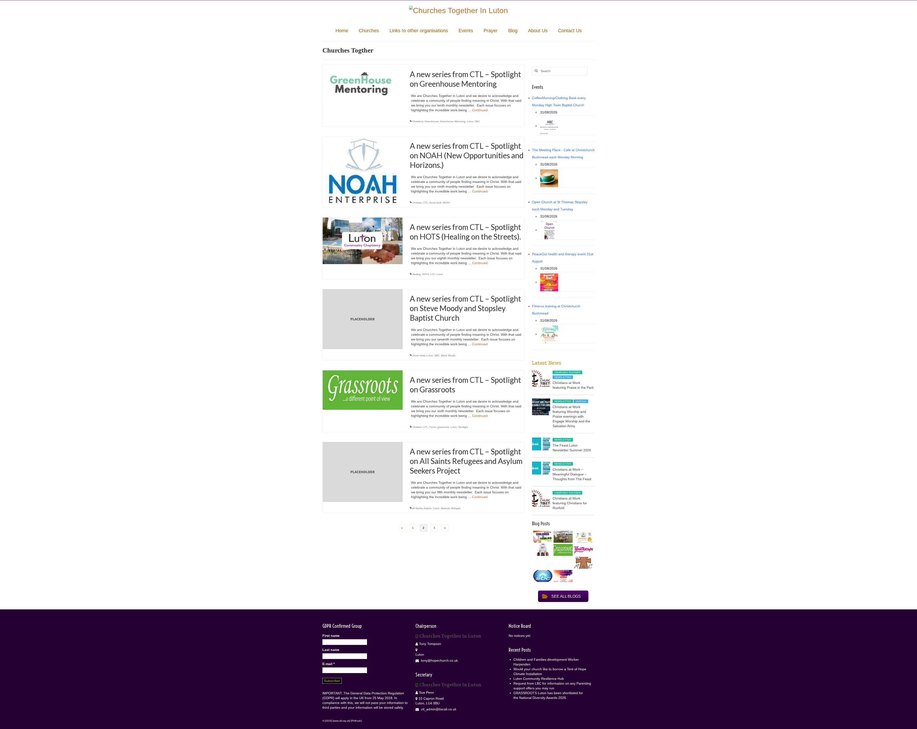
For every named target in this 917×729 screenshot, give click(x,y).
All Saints (417, 508)
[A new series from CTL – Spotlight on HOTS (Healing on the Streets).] (363, 240)
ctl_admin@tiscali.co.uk (438, 709)
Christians (417, 121)
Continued (480, 110)
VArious (581, 401)
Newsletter (562, 377)
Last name (330, 650)
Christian (417, 202)
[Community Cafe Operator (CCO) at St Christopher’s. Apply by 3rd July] (583, 563)
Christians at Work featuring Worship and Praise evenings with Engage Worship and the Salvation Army (571, 416)
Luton (470, 121)
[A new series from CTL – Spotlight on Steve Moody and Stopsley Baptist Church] (363, 319)
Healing (416, 274)
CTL (425, 202)
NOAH (446, 202)
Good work (435, 202)
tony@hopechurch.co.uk (439, 660)
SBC (477, 121)
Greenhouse (431, 121)
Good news (418, 355)
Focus (432, 427)
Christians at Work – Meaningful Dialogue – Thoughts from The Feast (572, 474)
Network (445, 508)
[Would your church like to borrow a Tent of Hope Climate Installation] (562, 537)
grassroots (443, 427)
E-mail (328, 664)
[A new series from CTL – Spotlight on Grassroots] (363, 390)
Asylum (428, 508)
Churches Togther (567, 372)
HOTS (425, 274)
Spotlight (463, 427)
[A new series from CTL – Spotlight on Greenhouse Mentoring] (363, 86)
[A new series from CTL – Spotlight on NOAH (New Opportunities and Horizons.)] (363, 170)
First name (331, 636)
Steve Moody (448, 355)
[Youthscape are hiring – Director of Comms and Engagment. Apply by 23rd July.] (583, 550)
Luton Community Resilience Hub (538, 679)
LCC (432, 274)
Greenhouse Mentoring (452, 121)
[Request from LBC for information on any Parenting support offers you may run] (542, 550)
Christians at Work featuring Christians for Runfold (570, 503)
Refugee (456, 508)
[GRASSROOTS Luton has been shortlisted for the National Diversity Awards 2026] (562, 550)
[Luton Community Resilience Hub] (583, 537)
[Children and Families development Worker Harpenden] (542, 537)
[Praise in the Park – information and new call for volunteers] (562, 576)
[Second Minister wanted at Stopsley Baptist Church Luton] (542, 576)
